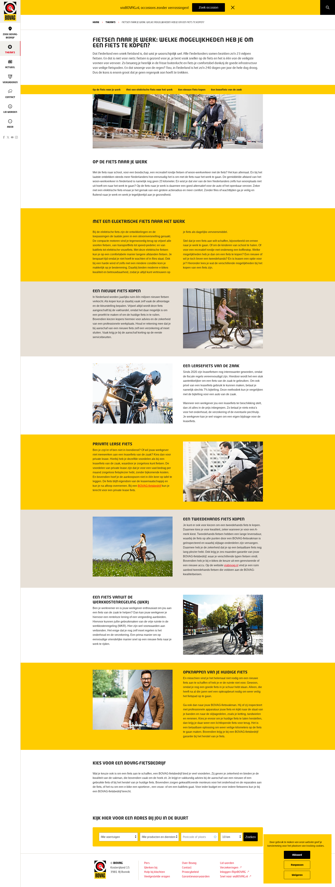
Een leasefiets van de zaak (226, 89)
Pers (147, 862)
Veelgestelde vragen (157, 876)
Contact (187, 867)
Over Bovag (189, 862)
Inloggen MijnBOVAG (233, 871)
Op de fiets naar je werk (107, 89)
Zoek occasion (208, 7)
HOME (96, 22)
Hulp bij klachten (154, 871)
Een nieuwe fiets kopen (191, 89)
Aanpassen (297, 864)
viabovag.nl (231, 565)
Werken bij (150, 867)
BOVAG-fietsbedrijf (149, 485)
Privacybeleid (190, 871)
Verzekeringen (229, 867)
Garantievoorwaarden (196, 876)
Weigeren (297, 874)
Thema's (111, 22)
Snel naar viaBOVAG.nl (234, 876)
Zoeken (250, 837)
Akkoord (297, 854)
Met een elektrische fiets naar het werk (149, 89)
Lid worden (227, 862)
